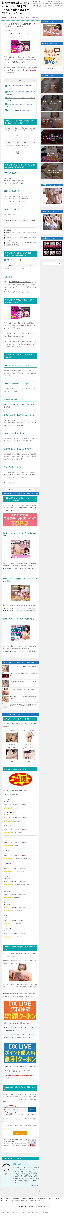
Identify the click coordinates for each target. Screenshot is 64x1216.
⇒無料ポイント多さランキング (52, 68)
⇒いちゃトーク (9, 837)
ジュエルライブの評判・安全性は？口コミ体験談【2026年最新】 (52, 154)
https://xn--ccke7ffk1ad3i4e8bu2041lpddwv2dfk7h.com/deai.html (18, 1143)
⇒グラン (7, 889)
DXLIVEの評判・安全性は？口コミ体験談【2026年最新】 (22, 689)
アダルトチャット (12, 744)
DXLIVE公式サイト (20, 1133)
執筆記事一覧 (34, 1185)
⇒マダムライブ (9, 825)
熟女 (12, 761)
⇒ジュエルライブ (10, 812)
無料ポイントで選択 (24, 17)
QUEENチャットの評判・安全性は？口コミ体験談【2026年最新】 (23, 674)
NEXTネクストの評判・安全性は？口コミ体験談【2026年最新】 (11, 1191)
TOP (30, 1198)
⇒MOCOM (7, 863)
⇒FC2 (6, 915)
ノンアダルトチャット (29, 744)
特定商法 (46, 1206)
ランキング (45, 17)
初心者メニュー (35, 17)
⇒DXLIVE (7, 799)
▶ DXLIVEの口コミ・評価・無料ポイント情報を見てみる (19, 610)
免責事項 (31, 1206)
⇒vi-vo (6, 876)
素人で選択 (4, 17)
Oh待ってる (11, 482)
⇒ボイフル (7, 928)
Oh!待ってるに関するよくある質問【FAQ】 (18, 110)
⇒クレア (7, 902)
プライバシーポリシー (20, 1206)
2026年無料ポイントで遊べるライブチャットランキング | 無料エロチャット (23, 682)
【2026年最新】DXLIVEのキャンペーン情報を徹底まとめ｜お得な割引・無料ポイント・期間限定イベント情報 (23, 705)
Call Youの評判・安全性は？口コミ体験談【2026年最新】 (30, 1191)
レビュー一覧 (7, 30)
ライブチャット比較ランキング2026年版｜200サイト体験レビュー (23, 667)
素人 (29, 761)
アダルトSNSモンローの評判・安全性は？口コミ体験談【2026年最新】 (23, 697)
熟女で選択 (13, 17)
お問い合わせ (38, 1206)
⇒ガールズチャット (10, 850)
